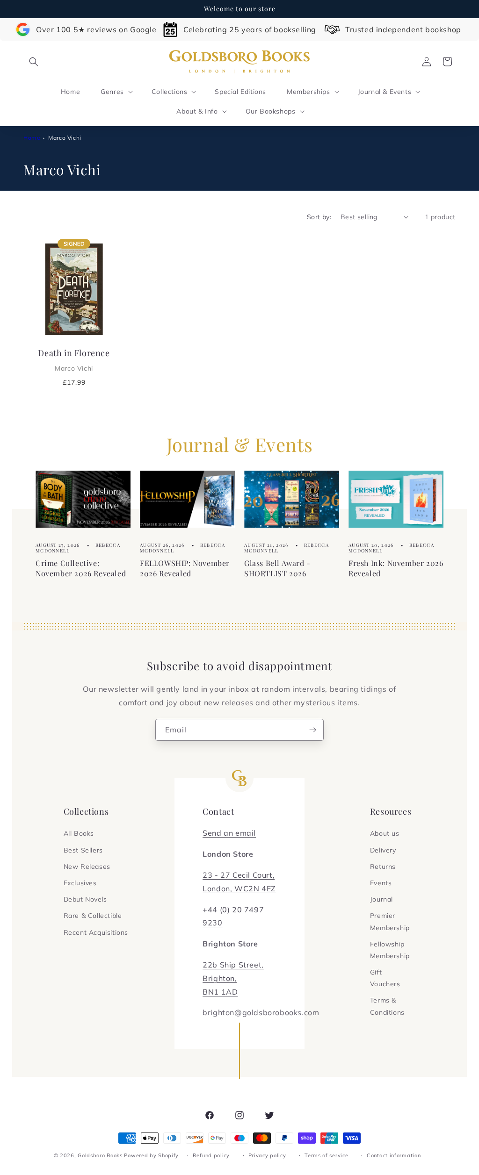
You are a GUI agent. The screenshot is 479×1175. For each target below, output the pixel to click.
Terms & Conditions (387, 1006)
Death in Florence (73, 360)
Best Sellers (83, 850)
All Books (79, 833)
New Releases (87, 866)
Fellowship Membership (390, 950)
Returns (383, 866)
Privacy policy (267, 1155)
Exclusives (80, 883)
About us (384, 833)
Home (31, 137)
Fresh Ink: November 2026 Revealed (395, 568)
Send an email (229, 833)
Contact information (394, 1155)
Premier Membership (390, 921)
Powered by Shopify (151, 1155)
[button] (33, 61)
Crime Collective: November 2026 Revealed (81, 568)
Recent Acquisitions (96, 932)
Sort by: (319, 217)
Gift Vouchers (385, 978)
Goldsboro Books (100, 1155)
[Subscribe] (313, 730)
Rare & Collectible (93, 915)
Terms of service (326, 1155)
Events (381, 883)
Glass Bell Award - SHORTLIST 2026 (277, 568)
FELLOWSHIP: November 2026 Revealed (185, 568)
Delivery (383, 850)
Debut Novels (85, 899)
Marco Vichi (64, 137)
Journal (381, 899)
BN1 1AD (220, 991)
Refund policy (211, 1155)
